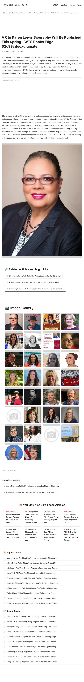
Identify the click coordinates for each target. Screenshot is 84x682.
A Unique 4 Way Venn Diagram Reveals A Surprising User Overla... (32, 568)
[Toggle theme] (25, 5)
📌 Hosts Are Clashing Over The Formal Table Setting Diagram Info (51, 517)
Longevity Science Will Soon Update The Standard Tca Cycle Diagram (36, 289)
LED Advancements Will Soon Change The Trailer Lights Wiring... (32, 588)
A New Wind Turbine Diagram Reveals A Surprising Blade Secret (34, 282)
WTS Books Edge (12, 5)
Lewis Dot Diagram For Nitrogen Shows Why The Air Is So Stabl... (32, 583)
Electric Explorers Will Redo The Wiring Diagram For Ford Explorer (35, 276)
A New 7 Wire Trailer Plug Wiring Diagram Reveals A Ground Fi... (31, 563)
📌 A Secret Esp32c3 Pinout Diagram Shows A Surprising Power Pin (71, 517)
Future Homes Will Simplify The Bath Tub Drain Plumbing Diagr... (31, 578)
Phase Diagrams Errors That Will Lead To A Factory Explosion (30, 492)
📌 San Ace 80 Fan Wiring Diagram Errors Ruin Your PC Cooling (50, 534)
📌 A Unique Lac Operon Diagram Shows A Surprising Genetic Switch (31, 517)
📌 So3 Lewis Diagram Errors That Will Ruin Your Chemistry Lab (31, 534)
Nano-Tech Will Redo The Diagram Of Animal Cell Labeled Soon (31, 573)
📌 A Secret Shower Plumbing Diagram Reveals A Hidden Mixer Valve (13, 517)
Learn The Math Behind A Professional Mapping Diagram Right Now (32, 486)
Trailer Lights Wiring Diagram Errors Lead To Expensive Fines (30, 593)
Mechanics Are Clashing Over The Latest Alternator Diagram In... (32, 558)
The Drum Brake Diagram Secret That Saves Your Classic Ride (31, 598)
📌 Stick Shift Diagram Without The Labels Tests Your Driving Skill (12, 533)
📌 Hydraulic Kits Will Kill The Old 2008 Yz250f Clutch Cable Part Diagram (71, 534)
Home (4, 13)
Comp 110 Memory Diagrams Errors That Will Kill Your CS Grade (31, 603)
